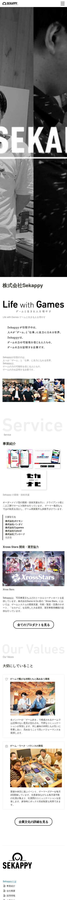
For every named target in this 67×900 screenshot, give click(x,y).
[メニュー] (63, 3)
